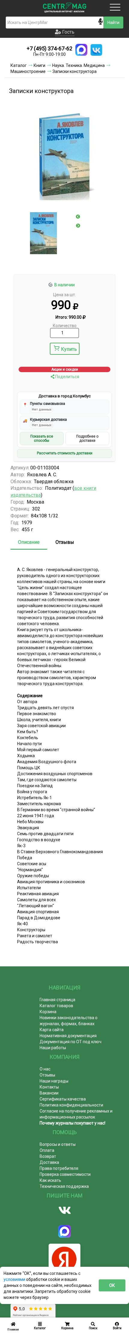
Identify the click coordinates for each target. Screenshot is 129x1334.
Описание (29, 542)
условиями (15, 1279)
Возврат (48, 1156)
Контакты (49, 1087)
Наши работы (53, 1047)
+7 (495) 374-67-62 (49, 48)
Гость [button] (67, 32)
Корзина (48, 1011)
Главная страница (57, 999)
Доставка (49, 1162)
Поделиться (66, 376)
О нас (45, 1069)
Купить (69, 349)
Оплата (47, 1150)
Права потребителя (59, 1168)
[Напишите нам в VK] (96, 50)
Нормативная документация (68, 1035)
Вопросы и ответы (58, 1144)
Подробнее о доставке (87, 438)
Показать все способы (41, 438)
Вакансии (49, 1093)
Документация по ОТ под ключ (70, 1041)
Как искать (50, 1180)
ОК (112, 1285)
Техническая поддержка (64, 1186)
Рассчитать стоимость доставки (64, 453)
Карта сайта (52, 1029)
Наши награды (54, 1081)
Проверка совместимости (65, 1174)
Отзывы (65, 542)
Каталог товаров (56, 1005)
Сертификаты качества (63, 1099)
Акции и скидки (64, 369)
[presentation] (78, 216)
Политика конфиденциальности (71, 1105)
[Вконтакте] (64, 1210)
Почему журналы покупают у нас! (72, 1123)
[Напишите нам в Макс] (81, 50)
